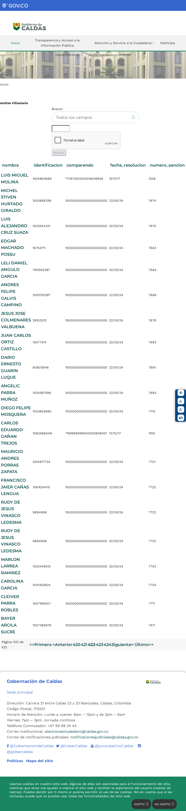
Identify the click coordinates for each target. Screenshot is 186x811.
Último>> (144, 644)
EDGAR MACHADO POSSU (12, 248)
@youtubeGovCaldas (112, 746)
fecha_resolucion (128, 165)
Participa (167, 43)
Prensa (124, 55)
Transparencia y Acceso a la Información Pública (57, 43)
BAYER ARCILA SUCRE (9, 625)
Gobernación (99, 55)
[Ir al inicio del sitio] (44, 26)
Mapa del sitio (39, 761)
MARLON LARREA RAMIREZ (10, 566)
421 (84, 644)
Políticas (15, 761)
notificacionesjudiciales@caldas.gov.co (104, 737)
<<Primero (40, 644)
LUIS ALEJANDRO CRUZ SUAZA (14, 226)
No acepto (162, 804)
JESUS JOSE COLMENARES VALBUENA (16, 320)
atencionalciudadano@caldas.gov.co (76, 731)
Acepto (139, 804)
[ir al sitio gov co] (15, 5)
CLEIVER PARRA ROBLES (10, 603)
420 (76, 644)
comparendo (79, 165)
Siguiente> (123, 644)
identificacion (48, 165)
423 (99, 644)
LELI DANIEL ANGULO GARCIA (14, 270)
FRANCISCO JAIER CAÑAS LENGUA (15, 487)
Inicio (15, 43)
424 (107, 644)
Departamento (68, 55)
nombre (10, 165)
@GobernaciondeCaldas (31, 746)
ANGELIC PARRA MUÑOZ (10, 392)
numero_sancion (167, 165)
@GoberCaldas (71, 746)
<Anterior (62, 644)
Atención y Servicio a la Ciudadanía (123, 43)
